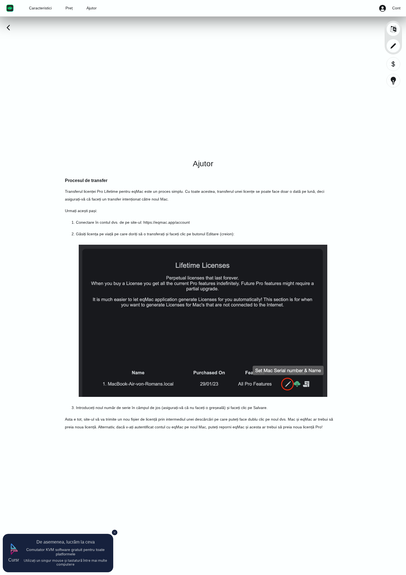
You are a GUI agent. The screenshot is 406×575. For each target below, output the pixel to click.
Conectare (85, 222)
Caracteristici (40, 8)
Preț (69, 8)
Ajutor (91, 8)
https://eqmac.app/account (166, 222)
